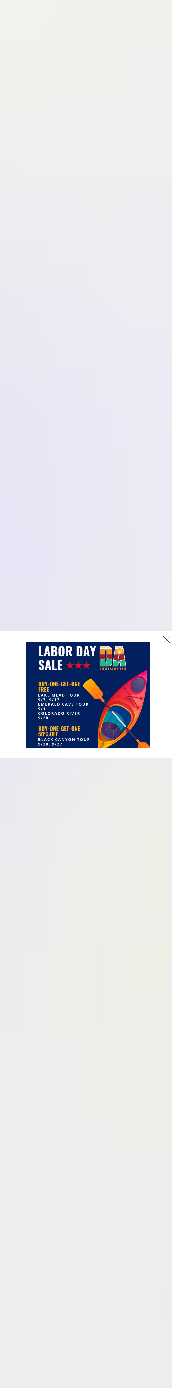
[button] (167, 639)
